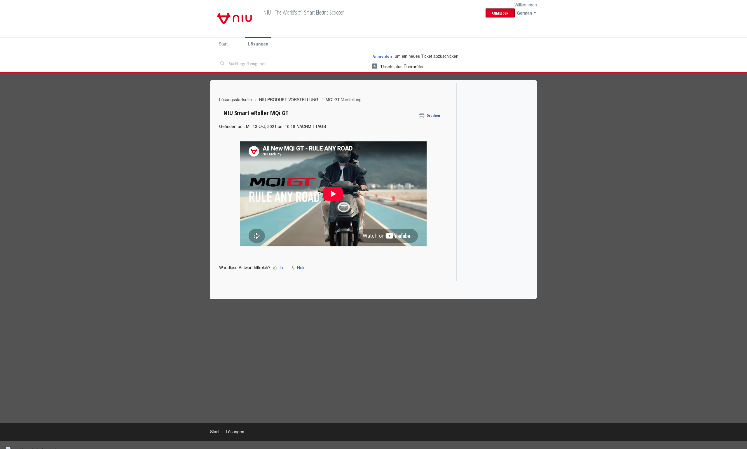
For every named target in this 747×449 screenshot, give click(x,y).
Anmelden (382, 56)
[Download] (362, 150)
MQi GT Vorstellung (344, 99)
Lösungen (258, 44)
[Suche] (222, 64)
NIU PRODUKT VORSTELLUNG (288, 99)
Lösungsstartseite (236, 99)
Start (223, 44)
